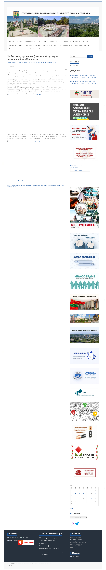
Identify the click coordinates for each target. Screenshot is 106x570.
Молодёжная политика (82, 45)
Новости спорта (44, 49)
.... (71, 86)
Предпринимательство (49, 45)
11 (76, 496)
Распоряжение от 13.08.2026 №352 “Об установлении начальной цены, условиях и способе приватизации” (83, 76)
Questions (33, 49)
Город (39, 41)
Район (46, 41)
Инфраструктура (55, 41)
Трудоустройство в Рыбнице (47, 540)
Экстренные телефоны (45, 546)
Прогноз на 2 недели (77, 170)
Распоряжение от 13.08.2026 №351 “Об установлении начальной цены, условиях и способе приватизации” (83, 82)
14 (87, 496)
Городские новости (27, 62)
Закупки (85, 41)
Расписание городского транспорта (49, 548)
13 (83, 496)
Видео (20, 45)
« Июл (72, 508)
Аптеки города (43, 543)
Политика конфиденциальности (18, 49)
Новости (11, 41)
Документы (12, 45)
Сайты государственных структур (48, 538)
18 (76, 498)
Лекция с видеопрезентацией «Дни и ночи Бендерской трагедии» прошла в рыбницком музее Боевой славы (35, 186)
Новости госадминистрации (47, 62)
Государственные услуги (32, 45)
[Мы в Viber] (72, 525)
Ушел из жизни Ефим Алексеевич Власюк (20, 181)
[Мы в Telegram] (77, 525)
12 (79, 496)
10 (71, 496)
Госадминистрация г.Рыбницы (26, 41)
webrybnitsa (12, 62)
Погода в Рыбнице (76, 166)
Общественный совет (65, 45)
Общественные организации (71, 41)
